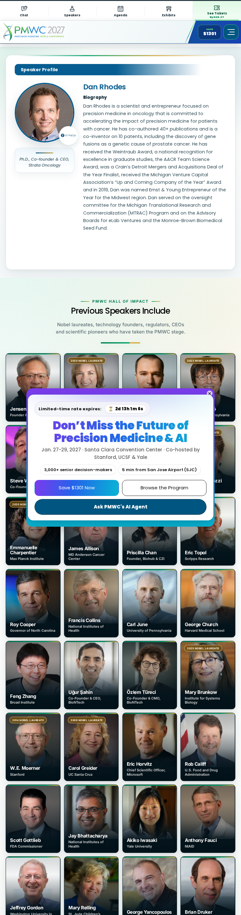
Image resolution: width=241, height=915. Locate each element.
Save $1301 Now (77, 487)
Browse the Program (164, 487)
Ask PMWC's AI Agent (120, 506)
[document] (120, 457)
